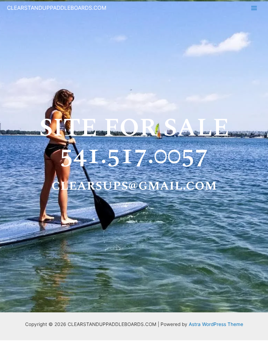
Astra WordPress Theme (216, 324)
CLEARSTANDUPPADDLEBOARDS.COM (56, 8)
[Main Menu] (254, 8)
